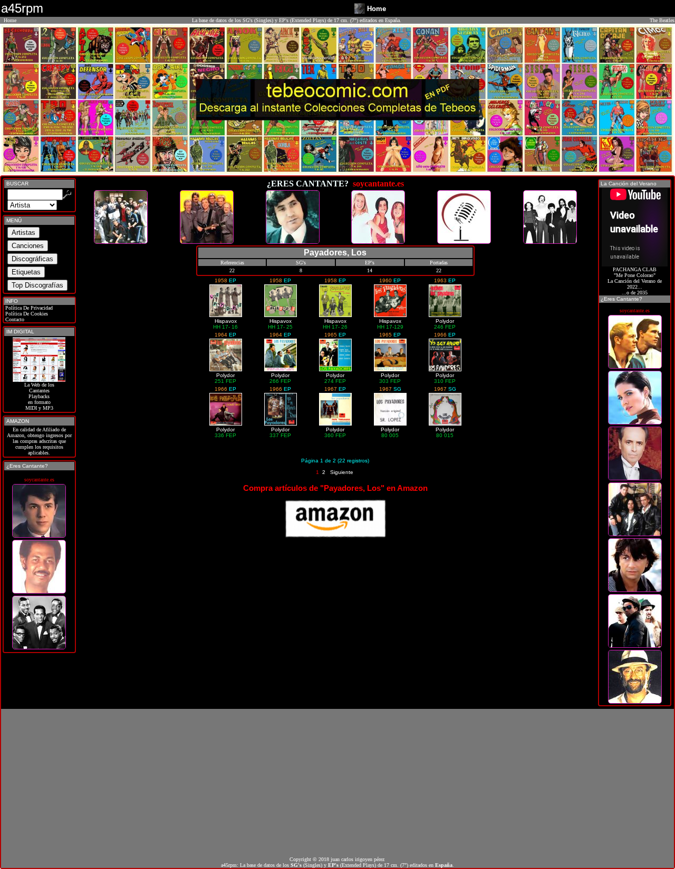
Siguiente (341, 472)
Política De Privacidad (28, 308)
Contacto (14, 319)
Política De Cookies (26, 314)
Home (10, 20)
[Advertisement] (337, 782)
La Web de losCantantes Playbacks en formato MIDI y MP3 (39, 396)
